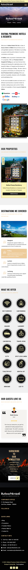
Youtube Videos (6, 526)
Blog (3, 520)
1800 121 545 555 (13, 539)
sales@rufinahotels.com (13, 547)
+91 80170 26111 (12, 545)
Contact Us (5, 531)
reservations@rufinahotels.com (15, 550)
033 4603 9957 (11, 542)
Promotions (5, 523)
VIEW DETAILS (14, 193)
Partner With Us (6, 528)
